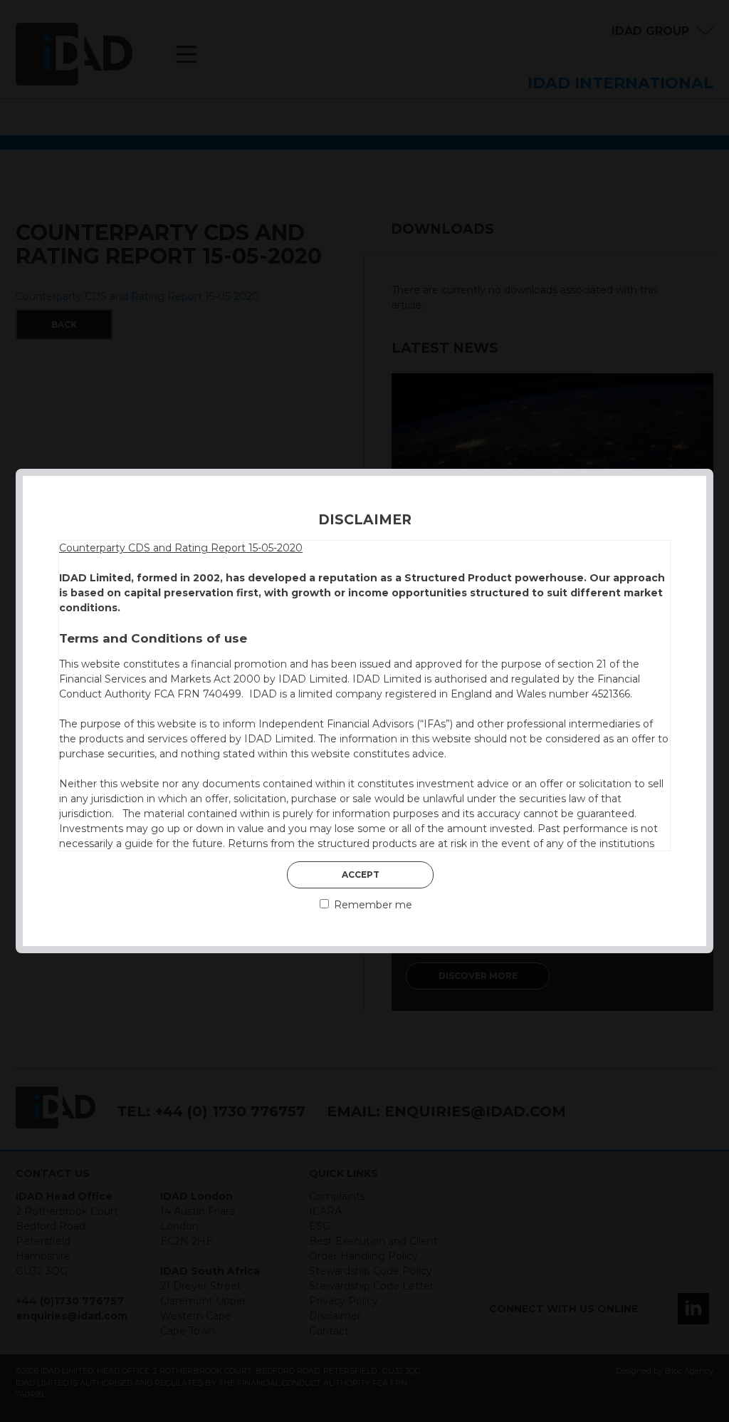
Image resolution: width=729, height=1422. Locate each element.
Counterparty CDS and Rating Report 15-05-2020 (181, 547)
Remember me (371, 904)
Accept (360, 874)
